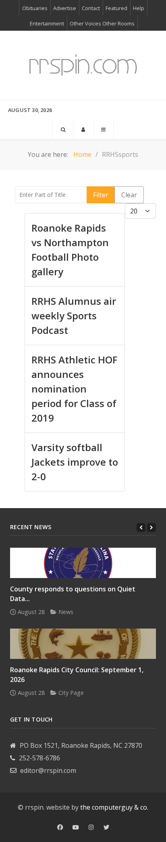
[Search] (62, 129)
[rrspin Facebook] (60, 827)
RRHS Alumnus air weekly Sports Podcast (73, 315)
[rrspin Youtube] (75, 827)
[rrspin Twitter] (106, 827)
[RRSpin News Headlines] (83, 65)
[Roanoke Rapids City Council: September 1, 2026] (83, 644)
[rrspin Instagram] (91, 827)
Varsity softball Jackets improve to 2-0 (74, 462)
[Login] (83, 129)
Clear (129, 194)
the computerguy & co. (114, 807)
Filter (100, 194)
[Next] (151, 527)
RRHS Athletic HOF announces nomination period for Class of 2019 (74, 388)
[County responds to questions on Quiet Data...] (83, 563)
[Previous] (141, 527)
